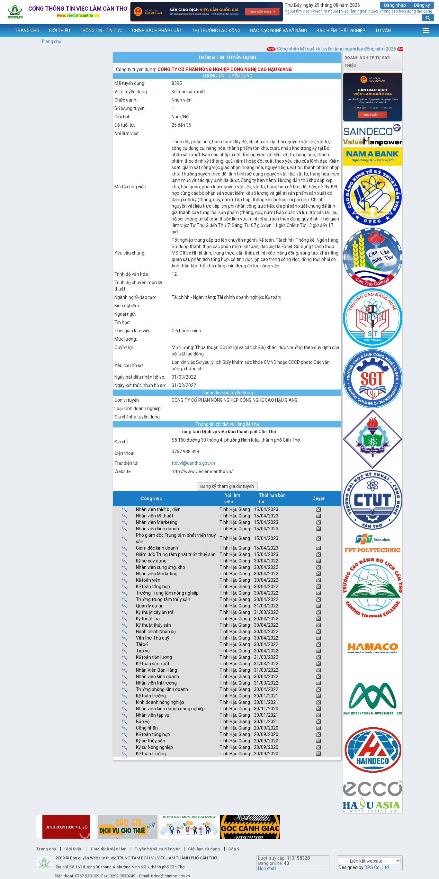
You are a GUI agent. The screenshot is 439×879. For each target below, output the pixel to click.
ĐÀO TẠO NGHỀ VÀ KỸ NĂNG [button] (278, 30)
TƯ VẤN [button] (383, 30)
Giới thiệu (73, 849)
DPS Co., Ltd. (377, 867)
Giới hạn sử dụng (204, 849)
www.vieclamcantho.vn (5, 30)
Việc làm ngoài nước (359, 11)
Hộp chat (267, 868)
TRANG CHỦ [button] (27, 30)
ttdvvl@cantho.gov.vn (193, 463)
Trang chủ (51, 41)
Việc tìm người (325, 11)
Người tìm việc (297, 11)
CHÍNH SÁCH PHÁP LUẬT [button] (157, 30)
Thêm (426, 30)
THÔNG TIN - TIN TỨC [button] (101, 30)
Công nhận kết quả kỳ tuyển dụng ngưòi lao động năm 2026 (327, 48)
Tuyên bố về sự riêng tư (157, 849)
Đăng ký (422, 5)
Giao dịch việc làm (108, 849)
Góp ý (233, 849)
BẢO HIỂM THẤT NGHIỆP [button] (341, 30)
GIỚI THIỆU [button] (59, 30)
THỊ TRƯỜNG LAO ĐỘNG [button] (216, 30)
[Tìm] (428, 17)
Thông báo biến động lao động (405, 11)
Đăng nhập (395, 5)
